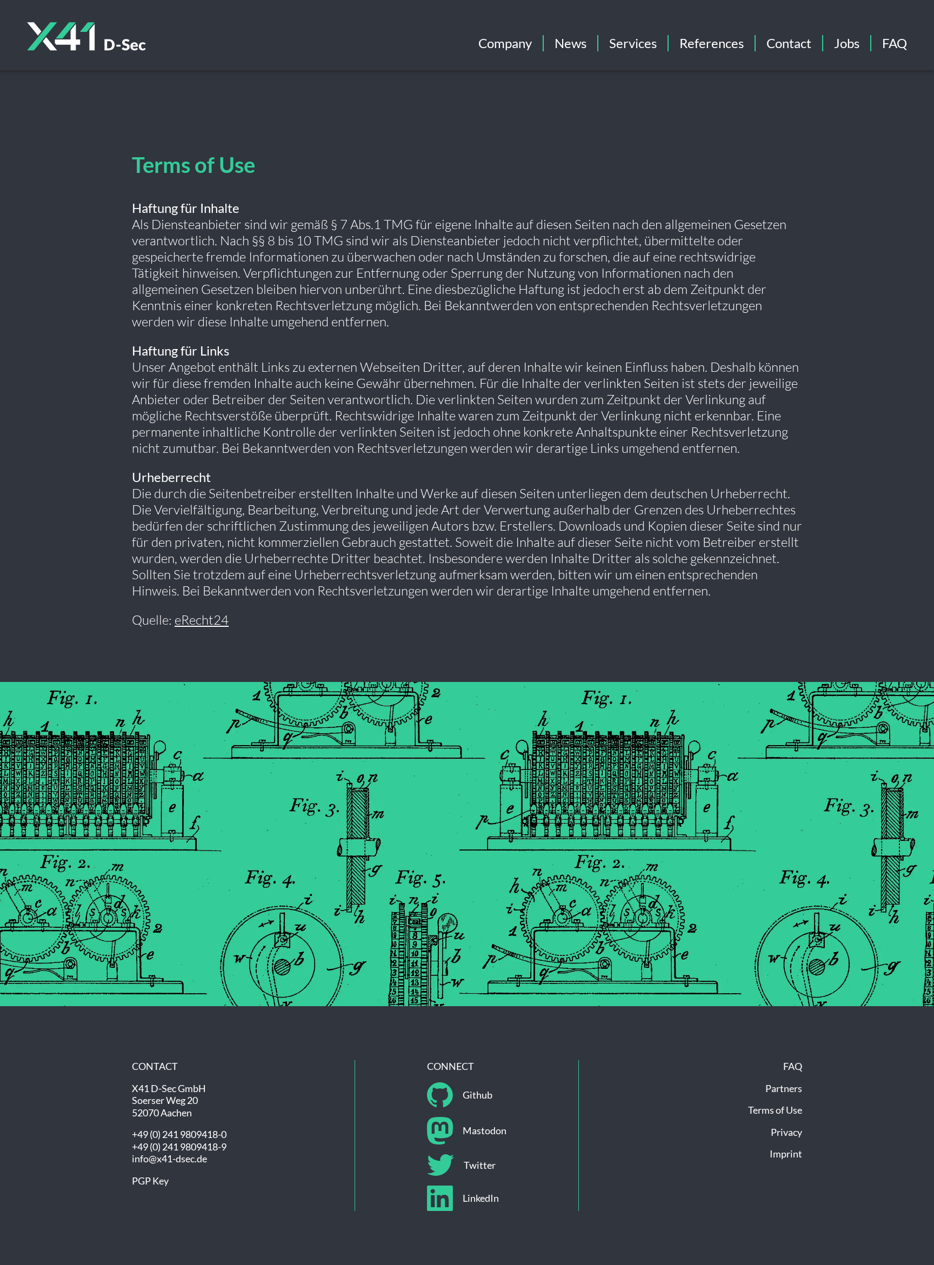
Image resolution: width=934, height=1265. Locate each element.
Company (505, 43)
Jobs (846, 43)
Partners (783, 1088)
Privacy (786, 1132)
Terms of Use (775, 1110)
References (711, 43)
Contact (788, 43)
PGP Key (150, 1181)
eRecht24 (202, 620)
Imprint (786, 1154)
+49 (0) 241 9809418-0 (179, 1134)
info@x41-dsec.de (169, 1158)
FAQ (894, 43)
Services (633, 43)
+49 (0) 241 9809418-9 (179, 1147)
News (570, 43)
